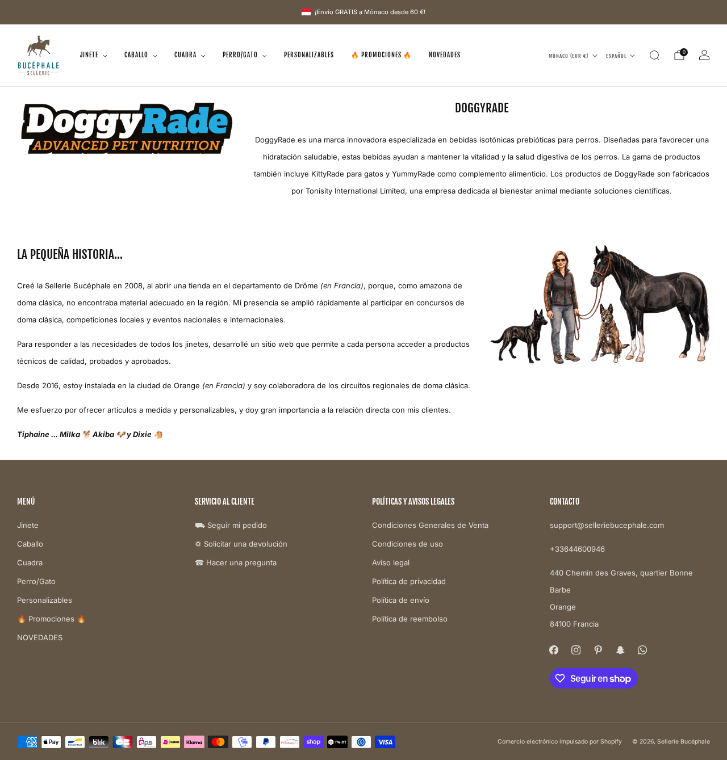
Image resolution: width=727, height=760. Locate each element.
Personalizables (309, 55)
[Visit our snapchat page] (620, 650)
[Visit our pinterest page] (598, 650)
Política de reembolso (410, 618)
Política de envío (400, 599)
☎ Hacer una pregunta (236, 562)
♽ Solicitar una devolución (241, 543)
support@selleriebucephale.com (607, 525)
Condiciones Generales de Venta (430, 525)
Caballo (136, 55)
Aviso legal (391, 562)
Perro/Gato (240, 55)
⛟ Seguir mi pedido (231, 525)
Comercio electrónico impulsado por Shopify (560, 741)
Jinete (89, 55)
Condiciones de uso (407, 543)
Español (616, 55)
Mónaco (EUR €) (568, 55)
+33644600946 (577, 548)
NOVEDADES (445, 55)
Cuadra (185, 55)
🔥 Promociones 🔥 (381, 55)
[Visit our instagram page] (576, 650)
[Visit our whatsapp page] (643, 650)
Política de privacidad (409, 581)
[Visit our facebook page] (554, 650)
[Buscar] (654, 55)
